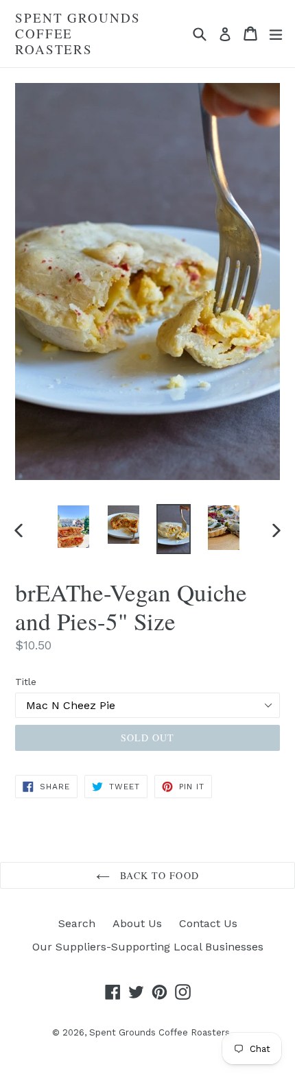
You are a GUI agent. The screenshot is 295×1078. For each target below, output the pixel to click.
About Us (137, 923)
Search (76, 923)
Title (25, 681)
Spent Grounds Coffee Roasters (78, 33)
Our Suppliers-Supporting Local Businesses (147, 946)
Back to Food (158, 875)
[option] (73, 526)
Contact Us (208, 923)
